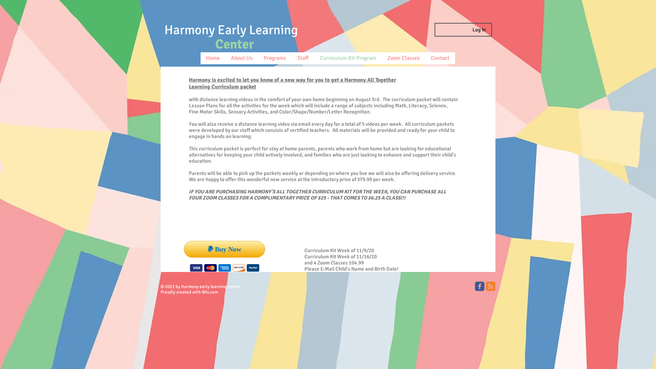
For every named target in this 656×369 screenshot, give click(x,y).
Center (234, 44)
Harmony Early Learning (231, 30)
